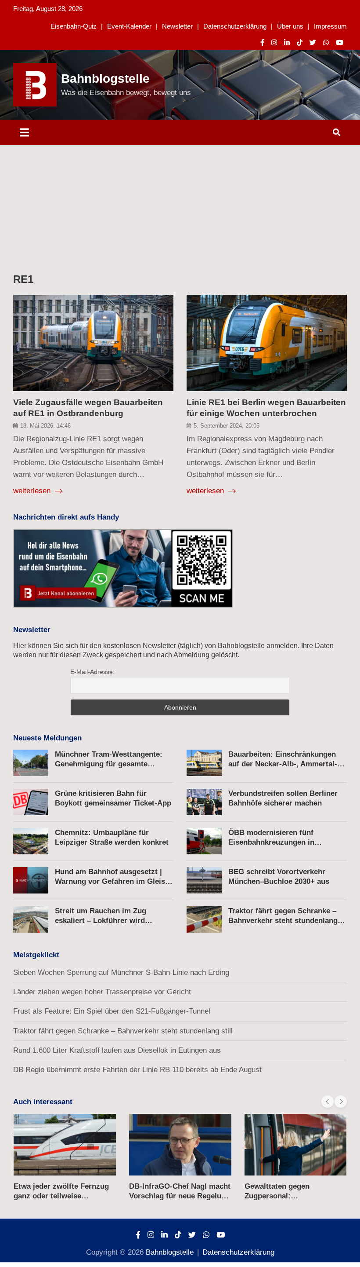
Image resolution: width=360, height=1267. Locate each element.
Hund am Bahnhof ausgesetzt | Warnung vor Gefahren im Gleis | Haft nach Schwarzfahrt (112, 881)
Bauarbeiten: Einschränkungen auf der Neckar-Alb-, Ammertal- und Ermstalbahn (282, 764)
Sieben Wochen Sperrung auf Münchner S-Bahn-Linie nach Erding (121, 972)
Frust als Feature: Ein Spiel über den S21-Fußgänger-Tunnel (111, 1011)
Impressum (330, 26)
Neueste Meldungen (47, 738)
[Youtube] (339, 42)
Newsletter (177, 26)
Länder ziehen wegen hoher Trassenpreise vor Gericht (102, 992)
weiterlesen (33, 491)
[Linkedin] (287, 42)
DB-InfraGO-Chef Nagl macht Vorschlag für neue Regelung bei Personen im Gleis (179, 1196)
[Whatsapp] (326, 42)
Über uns (290, 26)
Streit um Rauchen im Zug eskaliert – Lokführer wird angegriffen (100, 920)
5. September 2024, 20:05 (226, 425)
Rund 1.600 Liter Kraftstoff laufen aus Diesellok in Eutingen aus (117, 1050)
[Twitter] (313, 42)
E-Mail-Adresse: (92, 671)
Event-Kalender (129, 26)
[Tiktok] (299, 42)
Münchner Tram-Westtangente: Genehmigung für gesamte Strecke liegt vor (108, 764)
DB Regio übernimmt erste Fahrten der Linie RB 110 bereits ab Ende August (137, 1070)
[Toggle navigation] (24, 132)
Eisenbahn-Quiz (73, 26)
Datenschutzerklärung (234, 26)
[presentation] (327, 1101)
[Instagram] (274, 42)
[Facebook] (262, 42)
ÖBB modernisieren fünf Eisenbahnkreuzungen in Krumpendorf (271, 842)
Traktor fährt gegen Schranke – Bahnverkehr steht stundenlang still (283, 920)
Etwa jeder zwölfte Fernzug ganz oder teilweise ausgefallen (61, 1196)
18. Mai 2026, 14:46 (45, 425)
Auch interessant (42, 1102)
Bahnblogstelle (105, 78)
